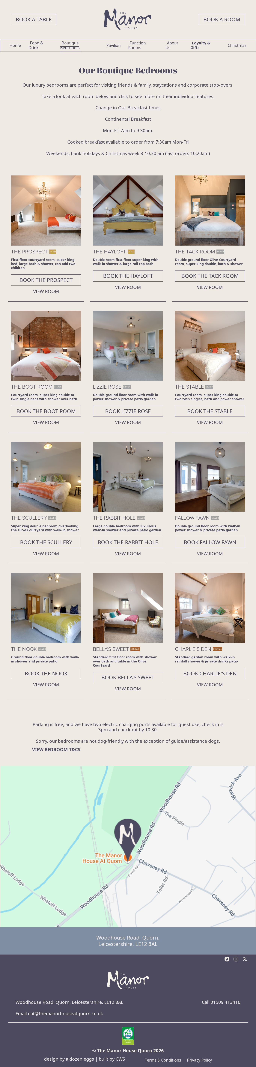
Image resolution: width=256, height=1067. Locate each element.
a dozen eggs (80, 1059)
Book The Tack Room (210, 275)
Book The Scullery (46, 542)
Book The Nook (46, 673)
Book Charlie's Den (210, 673)
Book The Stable (210, 411)
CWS (120, 1059)
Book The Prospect (46, 279)
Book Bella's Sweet (127, 677)
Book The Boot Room (46, 411)
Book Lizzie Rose (128, 411)
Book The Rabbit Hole (128, 542)
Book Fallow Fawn (210, 542)
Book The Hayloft (128, 275)
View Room (46, 291)
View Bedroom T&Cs (56, 749)
